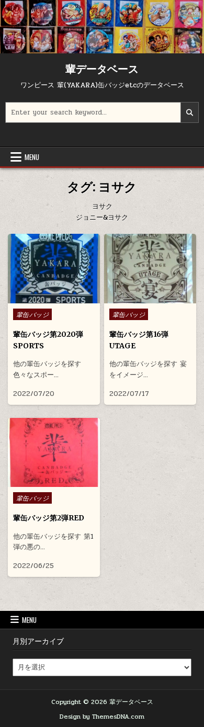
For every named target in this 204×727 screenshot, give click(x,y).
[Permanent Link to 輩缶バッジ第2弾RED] (54, 452)
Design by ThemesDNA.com (102, 716)
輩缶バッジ (32, 314)
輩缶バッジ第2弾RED (48, 517)
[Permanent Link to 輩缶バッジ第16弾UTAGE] (150, 268)
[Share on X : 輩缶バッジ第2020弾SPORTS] (45, 297)
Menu (32, 157)
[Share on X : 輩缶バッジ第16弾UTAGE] (142, 297)
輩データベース (102, 68)
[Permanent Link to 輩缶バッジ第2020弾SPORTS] (54, 268)
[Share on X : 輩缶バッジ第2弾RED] (45, 481)
